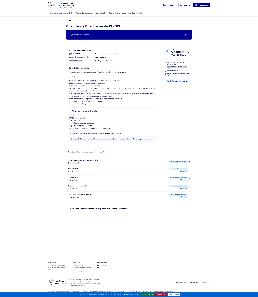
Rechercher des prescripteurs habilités (91, 13)
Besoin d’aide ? (168, 5)
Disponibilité (76, 272)
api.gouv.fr (204, 282)
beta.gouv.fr (180, 282)
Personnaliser (174, 294)
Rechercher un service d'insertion (125, 13)
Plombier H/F (73, 177)
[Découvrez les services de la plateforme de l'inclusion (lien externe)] (57, 282)
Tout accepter (147, 294)
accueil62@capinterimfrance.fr (177, 68)
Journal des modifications (55, 272)
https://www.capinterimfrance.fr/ (178, 74)
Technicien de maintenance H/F (80, 194)
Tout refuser (161, 294)
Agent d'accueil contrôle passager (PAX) (83, 160)
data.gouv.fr (193, 282)
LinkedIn (101, 265)
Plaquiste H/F (73, 169)
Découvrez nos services (76, 286)
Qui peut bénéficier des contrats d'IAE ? (82, 268)
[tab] (86, 152)
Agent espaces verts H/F (77, 186)
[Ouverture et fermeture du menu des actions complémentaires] (186, 34)
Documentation (77, 265)
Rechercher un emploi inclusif (61, 13)
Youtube (101, 268)
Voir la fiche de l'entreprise (177, 81)
